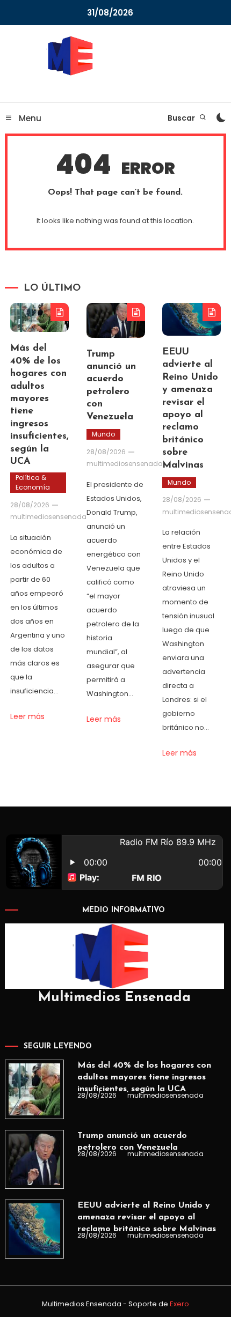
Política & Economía (33, 482)
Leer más (27, 716)
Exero (179, 1304)
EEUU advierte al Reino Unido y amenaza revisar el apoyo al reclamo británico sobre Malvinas (146, 1217)
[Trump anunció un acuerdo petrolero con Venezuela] (34, 1159)
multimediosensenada (48, 516)
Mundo (103, 434)
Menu (29, 118)
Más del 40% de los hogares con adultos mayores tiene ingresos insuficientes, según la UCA (144, 1077)
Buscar (182, 118)
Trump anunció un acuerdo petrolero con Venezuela (132, 1141)
